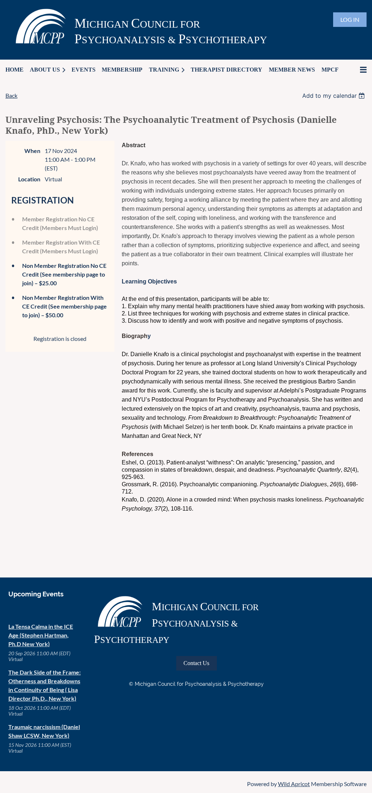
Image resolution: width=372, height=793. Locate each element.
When (32, 150)
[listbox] (334, 95)
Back (11, 95)
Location (29, 179)
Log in (349, 19)
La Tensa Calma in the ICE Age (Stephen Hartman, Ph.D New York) (40, 635)
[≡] (356, 70)
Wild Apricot (294, 783)
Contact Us (196, 663)
